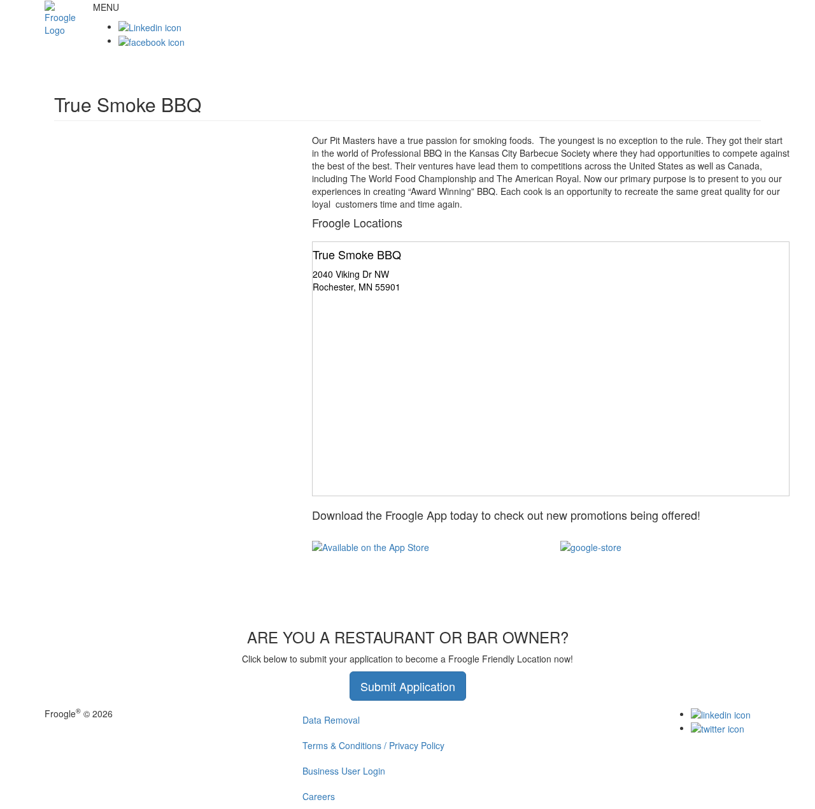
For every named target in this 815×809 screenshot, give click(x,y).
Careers (318, 796)
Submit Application (407, 686)
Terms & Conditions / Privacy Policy (373, 745)
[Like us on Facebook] (151, 40)
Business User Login (343, 770)
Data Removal (331, 719)
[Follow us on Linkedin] (149, 26)
